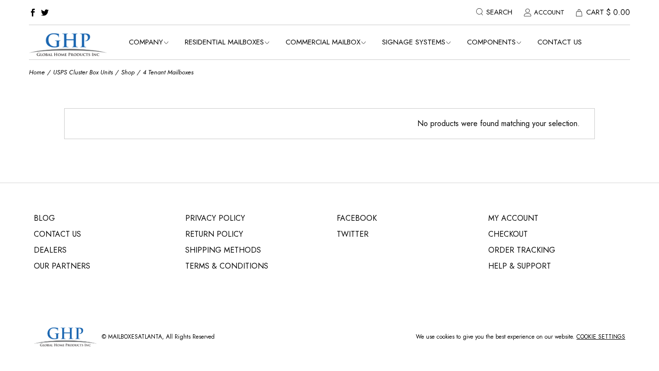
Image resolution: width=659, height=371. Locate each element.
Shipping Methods (223, 250)
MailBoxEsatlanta (135, 336)
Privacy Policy (215, 218)
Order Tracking (521, 250)
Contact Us (57, 234)
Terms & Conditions (226, 265)
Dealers (50, 250)
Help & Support (519, 265)
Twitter (353, 234)
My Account (513, 218)
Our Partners (62, 265)
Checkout (508, 234)
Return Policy (214, 234)
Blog (44, 218)
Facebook (357, 218)
